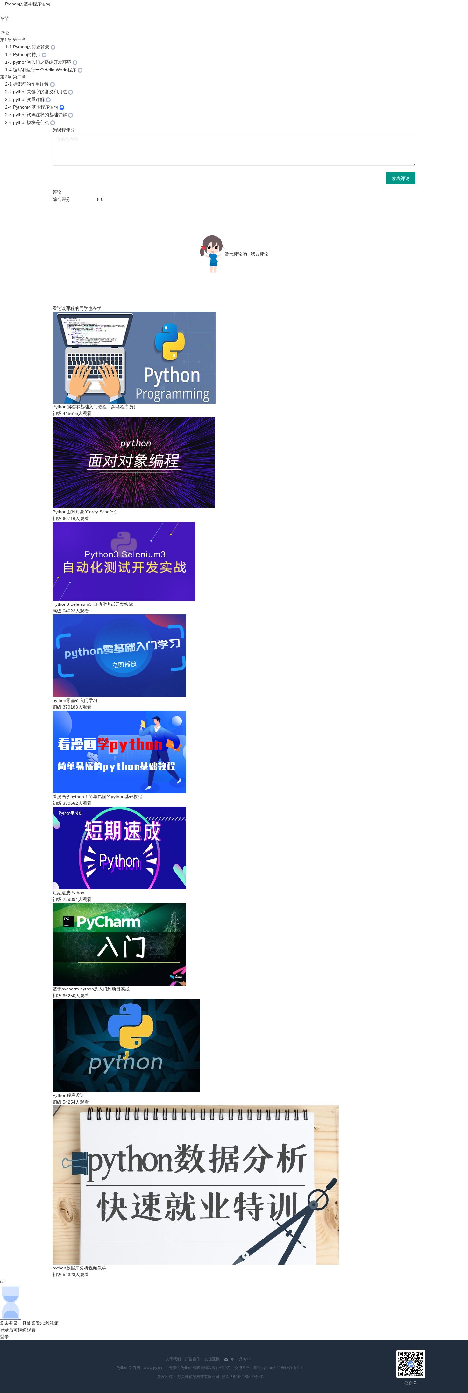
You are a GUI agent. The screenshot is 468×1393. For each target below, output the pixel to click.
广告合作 (192, 1359)
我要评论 (260, 253)
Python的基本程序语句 (27, 3)
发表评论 (401, 178)
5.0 (100, 199)
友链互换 (212, 1359)
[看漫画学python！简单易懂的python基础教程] (2, 3)
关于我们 (173, 1359)
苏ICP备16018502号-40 (242, 1377)
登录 (4, 1336)
